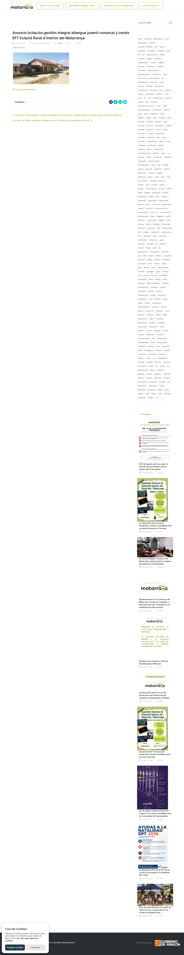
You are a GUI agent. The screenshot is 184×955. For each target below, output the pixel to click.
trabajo (150, 398)
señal (151, 366)
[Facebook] (111, 102)
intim (140, 267)
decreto (152, 43)
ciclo (166, 94)
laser (158, 346)
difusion (157, 299)
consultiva (142, 264)
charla (162, 287)
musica (154, 275)
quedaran (142, 398)
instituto (159, 94)
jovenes (146, 275)
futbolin (158, 256)
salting (149, 260)
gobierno (158, 169)
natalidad (141, 346)
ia (157, 212)
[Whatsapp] (120, 102)
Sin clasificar (143, 181)
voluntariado (143, 82)
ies (163, 78)
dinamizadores (162, 342)
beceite (158, 122)
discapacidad (143, 165)
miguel (149, 59)
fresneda (141, 70)
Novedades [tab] (146, 414)
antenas (141, 220)
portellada (163, 275)
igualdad (165, 346)
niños (165, 279)
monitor (152, 323)
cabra (151, 319)
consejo (154, 185)
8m (147, 102)
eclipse (169, 126)
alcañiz (167, 350)
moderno (160, 335)
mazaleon (165, 252)
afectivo (157, 260)
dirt (159, 165)
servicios (149, 208)
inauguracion (143, 62)
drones (163, 307)
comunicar (152, 354)
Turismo (167, 378)
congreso (162, 354)
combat (149, 362)
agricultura (152, 200)
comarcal (141, 354)
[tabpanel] (155, 670)
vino (158, 137)
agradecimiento (144, 74)
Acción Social (153, 161)
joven (164, 137)
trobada (141, 130)
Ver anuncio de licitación (24, 89)
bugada (165, 165)
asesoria (160, 370)
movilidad (141, 291)
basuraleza (158, 39)
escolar (168, 98)
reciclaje (141, 137)
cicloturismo (156, 303)
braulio (146, 267)
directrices (156, 74)
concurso (141, 228)
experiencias (143, 370)
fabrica (166, 110)
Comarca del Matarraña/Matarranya (60, 942)
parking (150, 291)
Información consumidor (147, 382)
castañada (150, 94)
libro (139, 236)
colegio (151, 133)
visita (140, 193)
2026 (169, 189)
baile (153, 342)
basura (140, 204)
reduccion (163, 236)
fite (156, 47)
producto (151, 228)
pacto (152, 370)
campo (140, 358)
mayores (159, 311)
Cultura (153, 62)
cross (158, 106)
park (154, 248)
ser (154, 358)
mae (168, 177)
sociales (161, 118)
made (161, 82)
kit (139, 55)
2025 (145, 256)
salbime (162, 220)
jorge (168, 51)
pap (147, 185)
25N (158, 228)
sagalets (160, 216)
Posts (60, 43)
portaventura (143, 212)
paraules (155, 307)
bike (153, 338)
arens (166, 390)
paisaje (141, 189)
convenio (156, 204)
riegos (153, 394)
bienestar (141, 390)
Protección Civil (161, 208)
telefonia (166, 260)
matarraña (142, 200)
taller (165, 315)
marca (161, 141)
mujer (163, 153)
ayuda (168, 216)
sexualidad (142, 279)
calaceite (167, 157)
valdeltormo (142, 319)
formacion (153, 240)
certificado (152, 145)
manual (151, 173)
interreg (141, 66)
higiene (161, 62)
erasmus (141, 260)
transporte (156, 193)
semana (153, 181)
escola (165, 331)
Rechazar (35, 947)
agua (158, 271)
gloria (149, 149)
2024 (165, 106)
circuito (149, 331)
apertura (162, 181)
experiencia (166, 232)
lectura (158, 130)
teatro (162, 366)
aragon (146, 232)
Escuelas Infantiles (145, 47)
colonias (141, 59)
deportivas (142, 173)
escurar (161, 189)
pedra (162, 185)
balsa (160, 390)
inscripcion (149, 311)
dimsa (164, 264)
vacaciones (142, 327)
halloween (160, 133)
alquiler (141, 185)
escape (141, 102)
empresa (166, 374)
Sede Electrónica (119, 6)
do (168, 366)
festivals (149, 86)
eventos (167, 394)
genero (141, 331)
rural (150, 299)
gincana (149, 169)
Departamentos (82, 6)
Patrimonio (150, 335)
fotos (150, 264)
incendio (159, 319)
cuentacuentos (144, 338)
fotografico (148, 350)
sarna (162, 47)
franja (148, 248)
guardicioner (143, 252)
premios (141, 315)
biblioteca (142, 177)
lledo (160, 394)
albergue (147, 236)
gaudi (162, 240)
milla (154, 236)
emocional (157, 157)
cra (157, 398)
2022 (162, 114)
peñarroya (152, 390)
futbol (165, 130)
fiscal (165, 122)
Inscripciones (162, 267)
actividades (142, 323)
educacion (153, 327)
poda (153, 216)
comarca (141, 149)
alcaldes (141, 122)
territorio (156, 224)
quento (140, 394)
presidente (142, 299)
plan (162, 177)
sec (168, 382)
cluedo (164, 196)
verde (153, 165)
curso (152, 212)
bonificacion (165, 212)
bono (167, 39)
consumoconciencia (146, 106)
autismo (163, 244)
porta (146, 114)
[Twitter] (116, 102)
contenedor (142, 240)
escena (141, 224)
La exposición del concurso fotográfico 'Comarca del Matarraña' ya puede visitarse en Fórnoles (155, 525)
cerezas (141, 126)
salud (151, 256)
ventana (160, 66)
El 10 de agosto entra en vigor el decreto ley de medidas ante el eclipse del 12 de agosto (153, 466)
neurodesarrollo (144, 153)
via (169, 153)
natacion (165, 283)
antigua (147, 193)
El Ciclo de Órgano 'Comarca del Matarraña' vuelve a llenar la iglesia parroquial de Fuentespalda (155, 561)
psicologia (166, 224)
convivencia (142, 90)
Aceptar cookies (15, 947)
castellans (150, 66)
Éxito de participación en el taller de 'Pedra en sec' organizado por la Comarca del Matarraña (155, 910)
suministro (154, 114)
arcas (156, 177)
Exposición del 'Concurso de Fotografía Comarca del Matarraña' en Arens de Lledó (155, 754)
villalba (140, 118)
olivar (169, 118)
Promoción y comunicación (148, 78)
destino (167, 169)
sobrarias (141, 145)
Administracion (19, 47)
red (149, 98)
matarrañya (162, 338)
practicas (150, 137)
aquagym (150, 271)
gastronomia (152, 55)
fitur (139, 232)
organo (149, 374)
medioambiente (144, 110)
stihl (168, 220)
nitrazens (153, 82)
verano (140, 208)
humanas (141, 51)
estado (158, 315)
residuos (154, 102)
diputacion (155, 232)
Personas (153, 90)
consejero (151, 51)
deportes (157, 378)
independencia (153, 70)
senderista (142, 161)
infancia (150, 126)
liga (154, 118)
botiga (152, 295)
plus (157, 196)
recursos (166, 362)
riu (145, 98)
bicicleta (141, 141)
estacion (141, 244)
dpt (139, 256)
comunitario (156, 110)
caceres (141, 271)
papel (151, 279)
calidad (168, 90)
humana (161, 51)
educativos (159, 126)
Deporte (158, 362)
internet (156, 153)
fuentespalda (143, 216)
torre (153, 267)
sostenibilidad (143, 342)
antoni (148, 224)
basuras (141, 157)
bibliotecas (142, 386)
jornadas (158, 350)
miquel (157, 279)
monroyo (141, 283)
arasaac (157, 331)
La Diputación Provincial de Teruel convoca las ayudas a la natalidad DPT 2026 (154, 872)
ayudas (141, 169)
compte (141, 335)
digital (151, 196)
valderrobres (158, 98)
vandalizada (162, 358)
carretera (158, 59)
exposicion (153, 386)
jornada (150, 122)
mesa (165, 299)
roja (139, 275)
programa (167, 256)
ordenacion (154, 252)
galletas (141, 374)
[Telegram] (125, 102)
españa (159, 173)
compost (149, 315)
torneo (157, 264)
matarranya (142, 196)
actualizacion (143, 287)
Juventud (147, 39)
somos (148, 358)
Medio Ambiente (153, 283)
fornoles (150, 346)
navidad (141, 362)
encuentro (162, 295)
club (168, 141)
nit (159, 248)
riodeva (141, 86)
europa (141, 248)
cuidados (161, 323)
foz (156, 366)
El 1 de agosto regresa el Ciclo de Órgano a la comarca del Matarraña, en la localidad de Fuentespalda (155, 813)
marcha (165, 271)
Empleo (141, 378)
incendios (142, 133)
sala (147, 394)
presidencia (158, 149)
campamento (152, 141)
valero (140, 303)
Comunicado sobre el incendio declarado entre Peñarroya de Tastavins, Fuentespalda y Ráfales (154, 695)
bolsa (150, 177)
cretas (161, 55)
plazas (140, 311)
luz (156, 244)
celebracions (143, 295)
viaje (140, 114)
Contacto (151, 6)
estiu (165, 74)
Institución (50, 6)
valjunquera (142, 43)
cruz (161, 90)
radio (140, 350)
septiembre (166, 204)
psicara (159, 291)
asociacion (159, 86)
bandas (162, 382)
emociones (142, 366)
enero (149, 157)
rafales (148, 118)
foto (143, 55)
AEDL (140, 39)
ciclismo (149, 378)
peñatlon (157, 374)
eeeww (165, 193)
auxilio (161, 386)
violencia (154, 287)
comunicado (151, 220)
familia (160, 145)
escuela (150, 244)
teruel (148, 204)
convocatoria (151, 189)
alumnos (149, 130)
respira (140, 94)
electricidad (167, 228)
